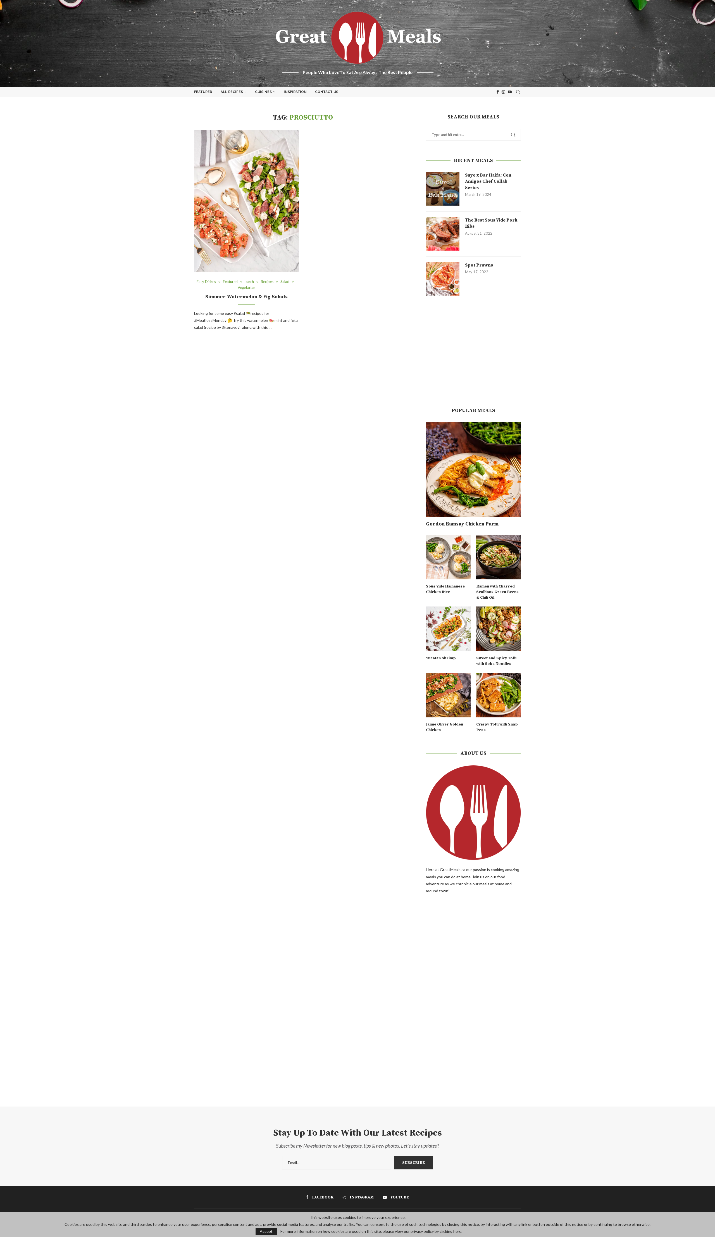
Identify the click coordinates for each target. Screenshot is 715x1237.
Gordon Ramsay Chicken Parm (462, 524)
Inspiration (295, 92)
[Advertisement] (473, 351)
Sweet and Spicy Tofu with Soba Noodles (496, 661)
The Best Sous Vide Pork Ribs (491, 223)
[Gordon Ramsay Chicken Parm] (473, 469)
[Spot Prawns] (442, 279)
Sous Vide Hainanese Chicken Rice (445, 589)
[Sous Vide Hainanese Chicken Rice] (448, 557)
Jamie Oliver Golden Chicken (444, 727)
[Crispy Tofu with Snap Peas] (498, 695)
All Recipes (232, 92)
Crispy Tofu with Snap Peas (497, 727)
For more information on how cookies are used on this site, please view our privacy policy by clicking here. (371, 1231)
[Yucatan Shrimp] (448, 628)
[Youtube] (510, 92)
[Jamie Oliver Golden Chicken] (448, 695)
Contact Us (326, 92)
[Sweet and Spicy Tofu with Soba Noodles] (498, 628)
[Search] (518, 92)
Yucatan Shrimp (441, 658)
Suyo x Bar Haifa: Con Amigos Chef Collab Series (488, 181)
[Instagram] (503, 92)
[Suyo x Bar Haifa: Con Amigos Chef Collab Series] (442, 189)
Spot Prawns (479, 265)
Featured (203, 92)
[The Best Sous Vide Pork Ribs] (442, 234)
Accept (266, 1231)
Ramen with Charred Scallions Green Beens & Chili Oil (497, 592)
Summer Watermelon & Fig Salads (246, 297)
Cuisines (263, 92)
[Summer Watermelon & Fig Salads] (246, 201)
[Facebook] (498, 92)
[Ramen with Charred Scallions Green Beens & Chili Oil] (498, 557)
